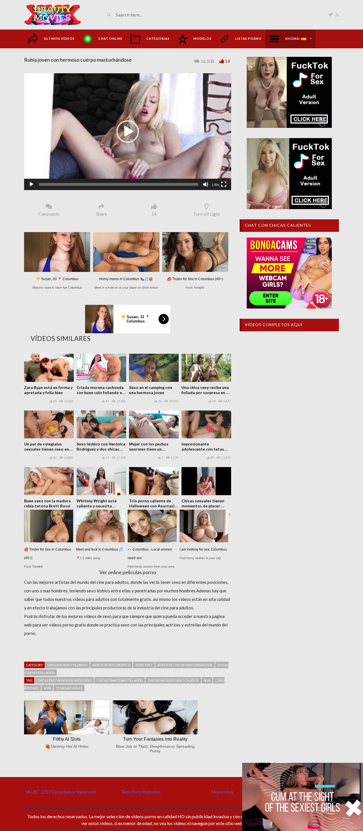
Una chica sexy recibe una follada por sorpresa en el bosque (205, 392)
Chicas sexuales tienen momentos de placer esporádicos (203, 505)
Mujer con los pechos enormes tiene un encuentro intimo (148, 449)
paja (207, 680)
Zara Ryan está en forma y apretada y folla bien (48, 390)
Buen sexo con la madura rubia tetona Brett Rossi (47, 503)
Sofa (47, 688)
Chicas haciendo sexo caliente (173, 680)
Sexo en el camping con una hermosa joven (150, 390)
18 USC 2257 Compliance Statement (60, 791)
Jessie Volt (144, 665)
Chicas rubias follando (67, 665)
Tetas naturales (69, 688)
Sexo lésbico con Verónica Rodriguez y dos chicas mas (101, 449)
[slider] (118, 184)
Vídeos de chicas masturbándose (185, 665)
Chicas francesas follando (119, 680)
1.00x (215, 184)
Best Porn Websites (141, 791)
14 (227, 61)
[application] (127, 131)
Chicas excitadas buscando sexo (64, 680)
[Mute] (205, 184)
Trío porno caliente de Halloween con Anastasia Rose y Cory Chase (153, 505)
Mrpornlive (222, 791)
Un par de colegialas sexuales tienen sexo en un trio (46, 449)
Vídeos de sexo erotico (111, 665)
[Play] (31, 184)
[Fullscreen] (224, 184)
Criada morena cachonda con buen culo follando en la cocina (100, 392)
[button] (127, 131)
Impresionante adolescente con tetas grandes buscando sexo (204, 449)
